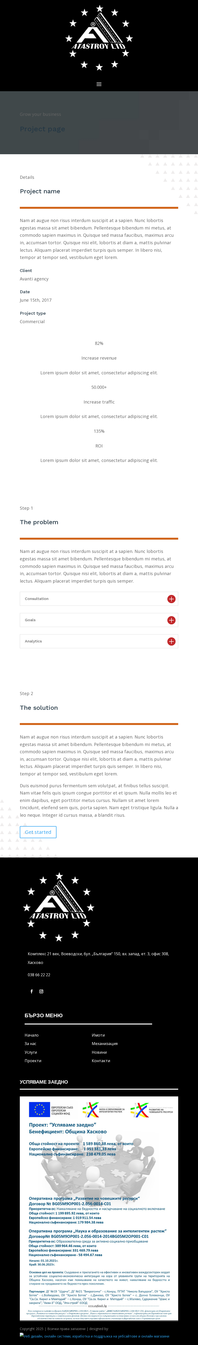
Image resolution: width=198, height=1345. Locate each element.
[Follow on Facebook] (31, 991)
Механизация (105, 1043)
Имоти (98, 1035)
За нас (30, 1043)
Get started (38, 832)
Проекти (33, 1060)
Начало (32, 1035)
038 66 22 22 (39, 974)
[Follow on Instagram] (41, 991)
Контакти (101, 1060)
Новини (99, 1052)
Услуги (31, 1052)
